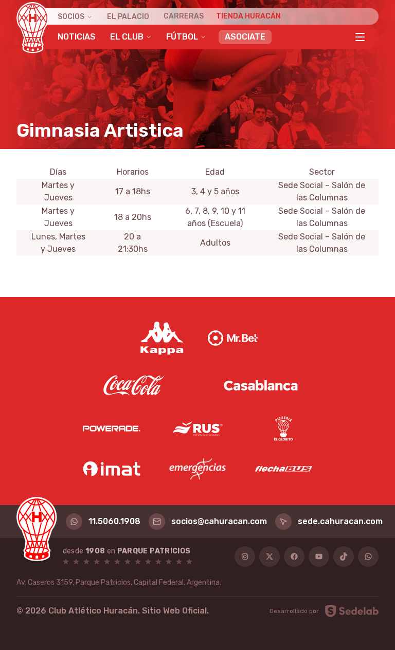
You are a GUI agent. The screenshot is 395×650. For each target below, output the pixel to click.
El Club (126, 37)
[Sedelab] (352, 611)
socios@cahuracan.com (219, 521)
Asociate (245, 37)
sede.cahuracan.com (340, 521)
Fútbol (182, 37)
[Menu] (360, 37)
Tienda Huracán (248, 16)
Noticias (77, 37)
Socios (71, 16)
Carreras (184, 16)
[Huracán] (32, 27)
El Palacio (128, 16)
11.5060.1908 (114, 521)
